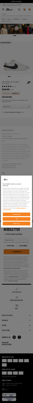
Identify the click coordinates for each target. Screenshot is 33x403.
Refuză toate (16, 223)
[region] (16, 201)
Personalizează (17, 214)
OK (16, 219)
